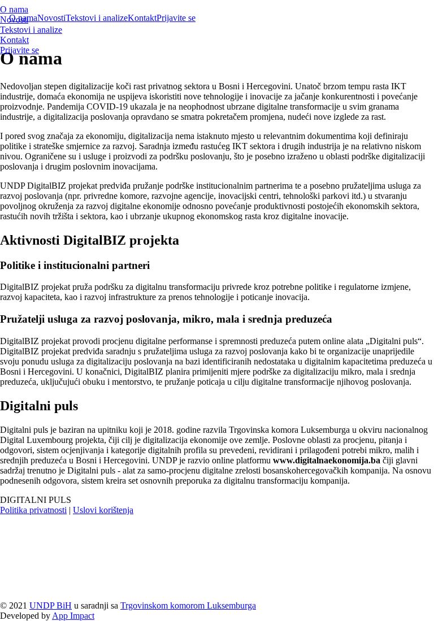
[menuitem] (101, 10)
